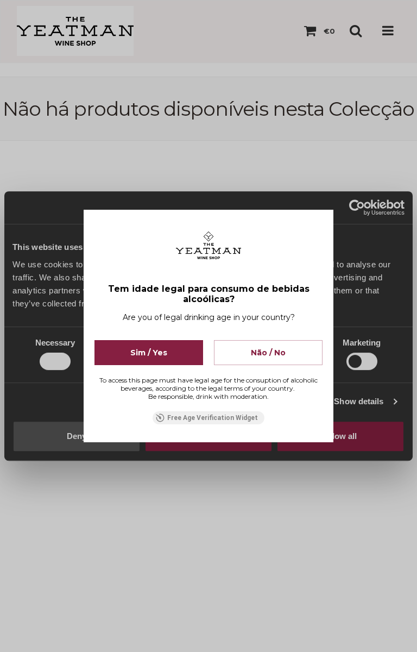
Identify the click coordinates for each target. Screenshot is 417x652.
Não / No (268, 353)
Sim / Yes (148, 353)
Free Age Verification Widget (212, 418)
